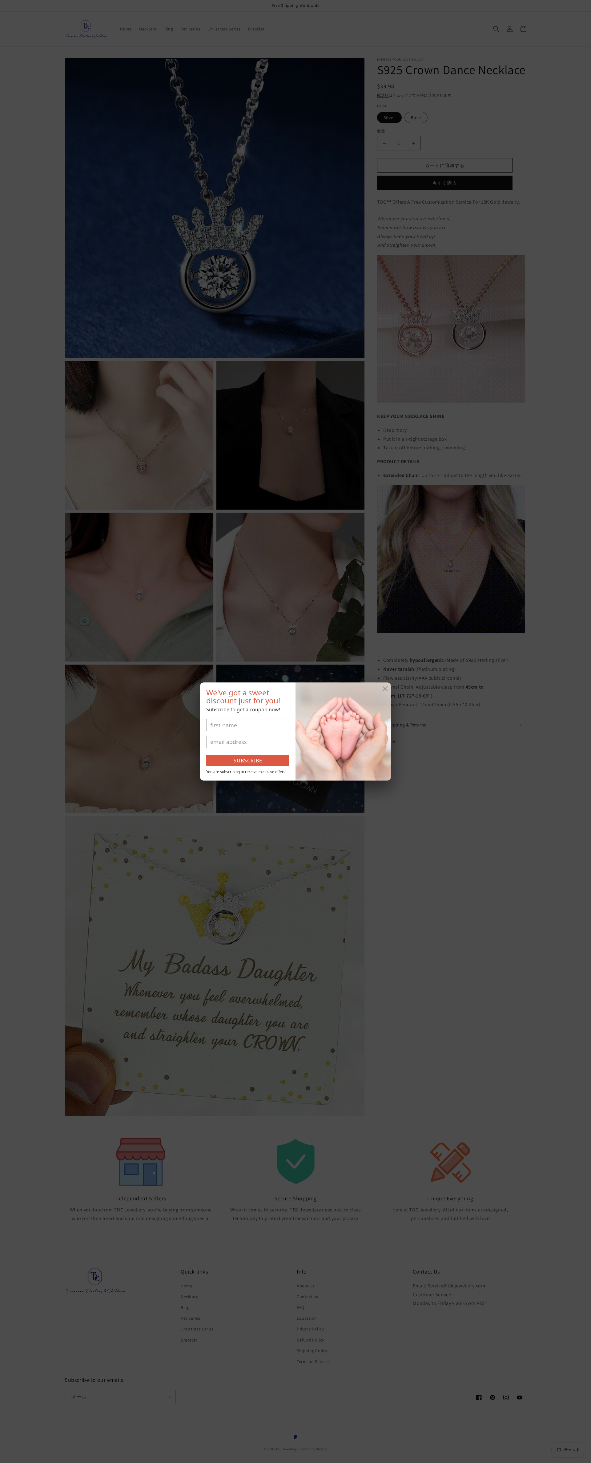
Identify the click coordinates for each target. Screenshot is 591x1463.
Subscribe (248, 760)
